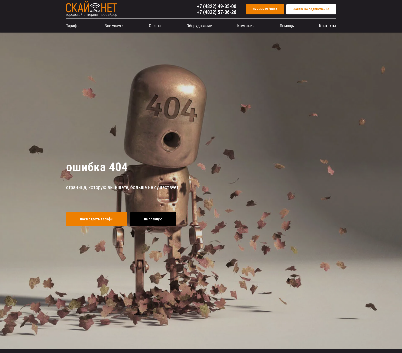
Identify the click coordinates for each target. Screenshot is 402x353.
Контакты (327, 25)
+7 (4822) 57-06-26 (216, 12)
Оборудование (199, 25)
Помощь (287, 25)
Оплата (155, 25)
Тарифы (72, 25)
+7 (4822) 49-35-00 (216, 6)
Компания (246, 25)
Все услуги (114, 25)
